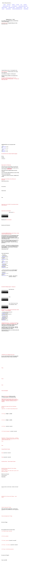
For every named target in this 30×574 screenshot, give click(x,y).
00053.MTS (3, 261)
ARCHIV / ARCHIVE (4, 7)
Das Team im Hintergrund (19, 7)
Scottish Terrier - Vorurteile (11, 7)
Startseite (4, 4)
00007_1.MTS (4, 146)
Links (27, 7)
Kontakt (25, 7)
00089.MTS (3, 265)
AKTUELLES (8, 4)
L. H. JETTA (17, 4)
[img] (15, 2)
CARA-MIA (25, 4)
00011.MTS (3, 313)
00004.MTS (3, 151)
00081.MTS (3, 256)
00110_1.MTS (4, 273)
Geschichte (13, 4)
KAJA (21, 4)
